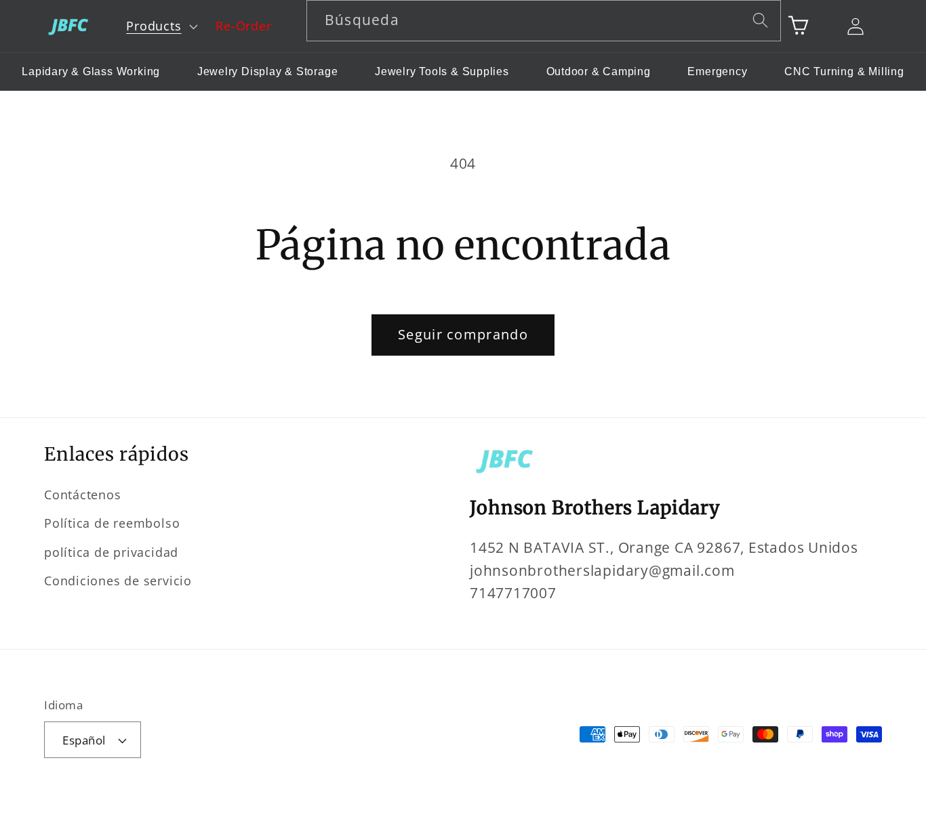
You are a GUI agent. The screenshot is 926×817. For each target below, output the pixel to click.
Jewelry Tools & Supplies (442, 71)
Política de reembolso (112, 523)
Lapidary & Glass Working (91, 71)
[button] (160, 26)
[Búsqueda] (761, 20)
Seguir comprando (463, 334)
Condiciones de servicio (118, 580)
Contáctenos (82, 494)
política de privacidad (111, 552)
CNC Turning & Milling (844, 71)
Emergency (717, 71)
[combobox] (543, 21)
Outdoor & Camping (598, 71)
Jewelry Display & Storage (267, 71)
